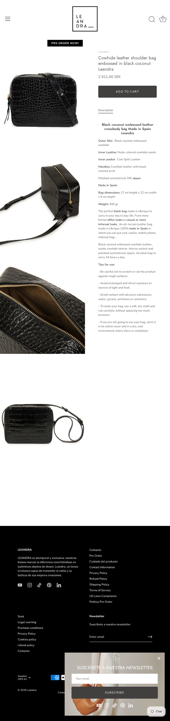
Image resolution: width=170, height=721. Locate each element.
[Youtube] (99, 705)
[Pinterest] (122, 705)
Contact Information (102, 567)
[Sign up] (150, 637)
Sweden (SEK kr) (22, 678)
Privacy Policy (98, 573)
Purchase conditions (30, 628)
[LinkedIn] (130, 705)
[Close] (159, 658)
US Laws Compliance (103, 596)
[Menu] (8, 19)
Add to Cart (127, 92)
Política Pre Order (100, 602)
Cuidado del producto (103, 562)
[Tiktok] (114, 705)
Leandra (103, 52)
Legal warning (27, 622)
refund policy (26, 645)
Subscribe (114, 693)
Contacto (95, 550)
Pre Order (95, 556)
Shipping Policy (99, 585)
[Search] (152, 19)
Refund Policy (98, 579)
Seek (21, 616)
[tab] (108, 110)
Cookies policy (27, 640)
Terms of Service (100, 590)
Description (105, 110)
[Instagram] (106, 705)
